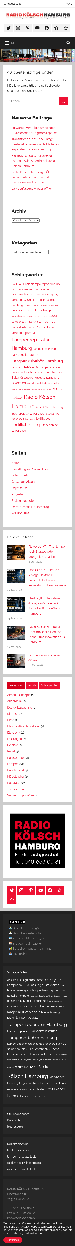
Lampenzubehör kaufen (26, 367)
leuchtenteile (32, 377)
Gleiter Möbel (54, 305)
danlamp (17, 284)
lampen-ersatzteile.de (21, 1156)
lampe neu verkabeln (23, 1012)
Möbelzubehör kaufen (41, 389)
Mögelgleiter (15, 776)
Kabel (11, 751)
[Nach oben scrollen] (68, 1239)
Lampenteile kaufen (25, 354)
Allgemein (14, 701)
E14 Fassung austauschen (41, 985)
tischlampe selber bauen (35, 1096)
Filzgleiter (28, 305)
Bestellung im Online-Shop (30, 469)
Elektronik (13, 732)
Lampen (12, 764)
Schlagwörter (49, 685)
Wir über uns (20, 513)
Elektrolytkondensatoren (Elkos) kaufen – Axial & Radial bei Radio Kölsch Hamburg (33, 161)
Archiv (32, 685)
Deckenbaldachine (19, 707)
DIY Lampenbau (22, 289)
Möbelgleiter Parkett (21, 389)
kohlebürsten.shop (19, 1150)
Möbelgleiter (53, 383)
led (41, 372)
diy (58, 284)
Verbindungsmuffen (20, 795)
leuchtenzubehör (50, 377)
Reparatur (14, 783)
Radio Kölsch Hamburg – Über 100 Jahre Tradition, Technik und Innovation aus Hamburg (35, 177)
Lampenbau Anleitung (25, 321)
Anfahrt (16, 463)
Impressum (19, 488)
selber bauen (37, 413)
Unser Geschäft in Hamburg (30, 507)
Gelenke (12, 745)
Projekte (17, 494)
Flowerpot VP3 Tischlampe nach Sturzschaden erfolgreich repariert (46, 552)
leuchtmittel (19, 382)
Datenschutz (20, 475)
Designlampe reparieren (39, 284)
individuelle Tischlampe (38, 310)
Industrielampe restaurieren (24, 316)
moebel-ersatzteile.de (37, 383)
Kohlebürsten (16, 757)
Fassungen (14, 739)
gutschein (17, 310)
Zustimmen (13, 1240)
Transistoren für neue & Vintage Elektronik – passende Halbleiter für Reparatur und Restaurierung (35, 144)
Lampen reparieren (44, 348)
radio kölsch (25, 1067)
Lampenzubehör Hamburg (37, 360)
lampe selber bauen (25, 372)
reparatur (23, 413)
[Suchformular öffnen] (68, 42)
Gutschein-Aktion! (23, 481)
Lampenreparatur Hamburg (37, 1024)
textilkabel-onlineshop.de (24, 1163)
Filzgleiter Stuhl (40, 305)
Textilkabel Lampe (28, 424)
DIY (9, 720)
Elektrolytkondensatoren (23, 726)
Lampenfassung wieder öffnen (32, 188)
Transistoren (15, 789)
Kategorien (16, 685)
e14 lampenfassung (41, 294)
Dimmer (12, 713)
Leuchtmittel (15, 770)
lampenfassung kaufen (41, 327)
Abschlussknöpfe (19, 695)
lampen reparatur (23, 333)
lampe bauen (48, 316)
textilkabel (43, 418)
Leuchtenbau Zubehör (45, 1049)
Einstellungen (18, 1233)
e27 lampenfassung (40, 990)
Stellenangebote (23, 500)
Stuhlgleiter (30, 419)
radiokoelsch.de (18, 1144)
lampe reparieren (51, 367)
